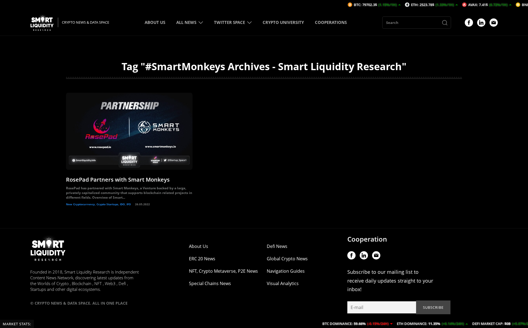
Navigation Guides (286, 271)
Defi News (277, 246)
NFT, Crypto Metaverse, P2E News (223, 271)
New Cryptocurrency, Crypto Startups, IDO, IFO (98, 204)
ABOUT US (155, 22)
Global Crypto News (287, 259)
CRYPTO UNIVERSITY (283, 22)
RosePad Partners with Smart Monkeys (118, 179)
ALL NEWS (186, 22)
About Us (198, 246)
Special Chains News (210, 283)
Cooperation (367, 239)
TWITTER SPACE (229, 22)
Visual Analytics (283, 283)
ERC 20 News (202, 259)
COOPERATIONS (331, 22)
